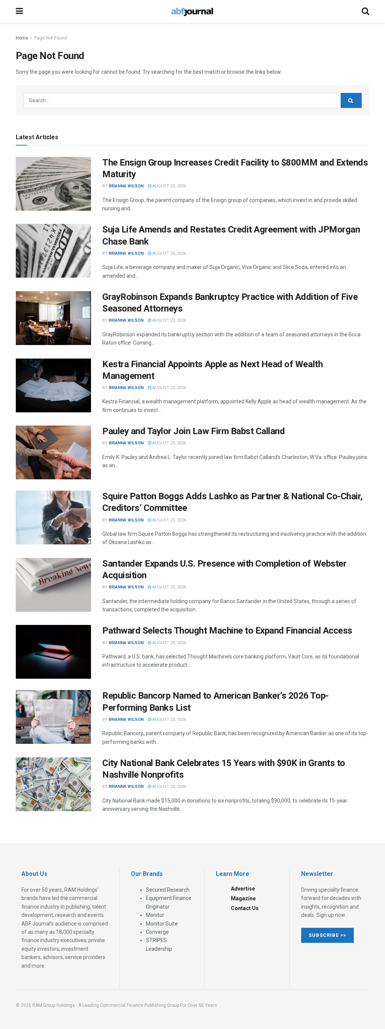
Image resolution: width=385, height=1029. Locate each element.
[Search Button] (365, 11)
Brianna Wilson (126, 186)
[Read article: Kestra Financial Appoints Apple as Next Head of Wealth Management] (53, 385)
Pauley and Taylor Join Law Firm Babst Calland (193, 431)
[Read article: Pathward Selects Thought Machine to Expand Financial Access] (53, 652)
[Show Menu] (19, 11)
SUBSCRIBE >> (327, 935)
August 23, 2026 (168, 186)
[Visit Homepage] (192, 11)
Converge (157, 932)
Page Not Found (50, 38)
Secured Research (167, 890)
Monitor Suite (162, 924)
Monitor (155, 915)
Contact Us (245, 908)
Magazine (243, 898)
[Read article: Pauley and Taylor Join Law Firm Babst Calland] (53, 452)
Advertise (243, 889)
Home (22, 38)
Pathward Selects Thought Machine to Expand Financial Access (227, 630)
